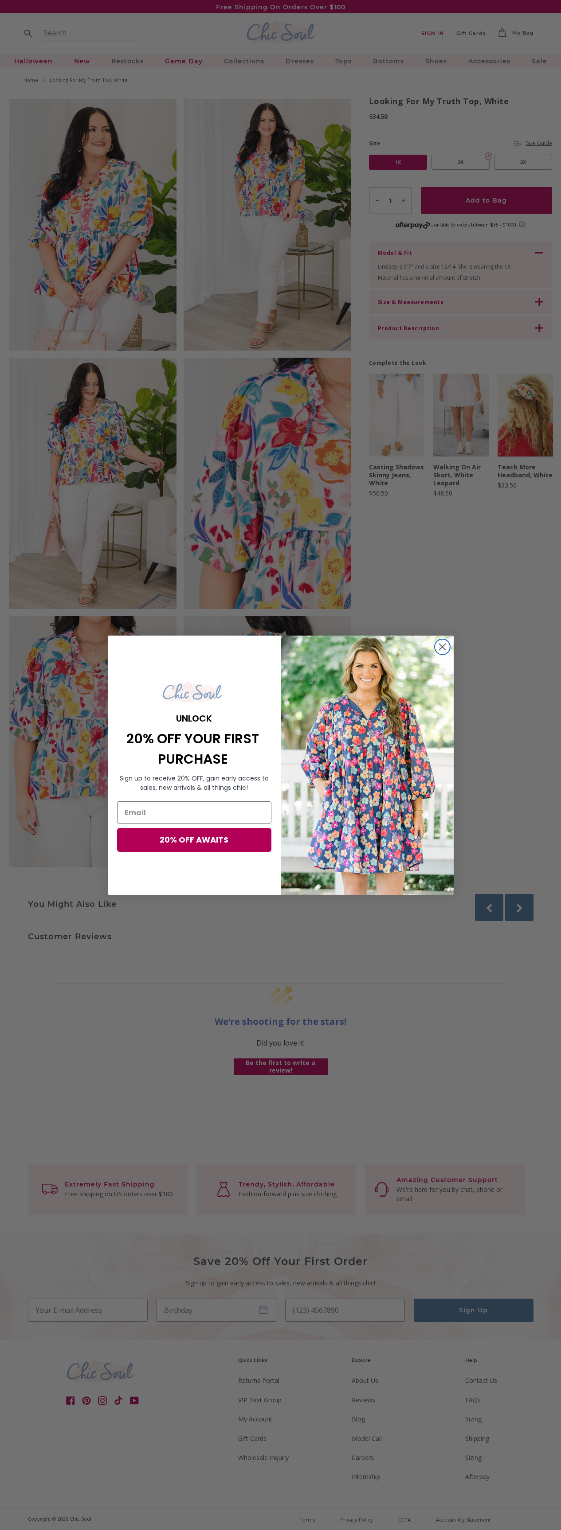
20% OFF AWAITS (194, 839)
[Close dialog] (442, 647)
